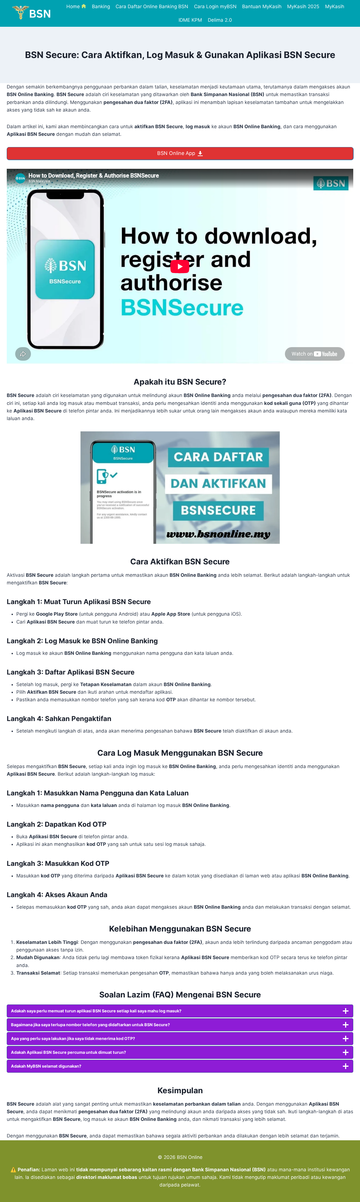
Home (73, 6)
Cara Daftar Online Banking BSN (152, 6)
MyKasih (334, 6)
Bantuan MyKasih (262, 6)
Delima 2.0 (220, 20)
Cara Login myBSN (215, 6)
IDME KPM (190, 20)
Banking (101, 6)
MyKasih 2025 (303, 6)
